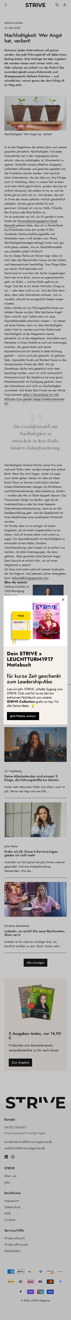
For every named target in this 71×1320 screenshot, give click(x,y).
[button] (63, 599)
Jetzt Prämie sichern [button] (23, 716)
